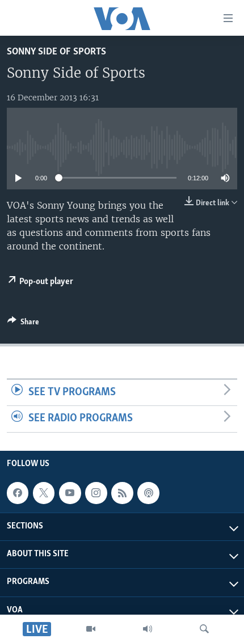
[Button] (23, 324)
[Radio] (148, 629)
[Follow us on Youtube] (70, 493)
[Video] (91, 629)
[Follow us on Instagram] (96, 493)
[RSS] (122, 493)
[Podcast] (148, 493)
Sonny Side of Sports (56, 52)
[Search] (204, 629)
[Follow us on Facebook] (17, 493)
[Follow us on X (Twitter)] (43, 493)
